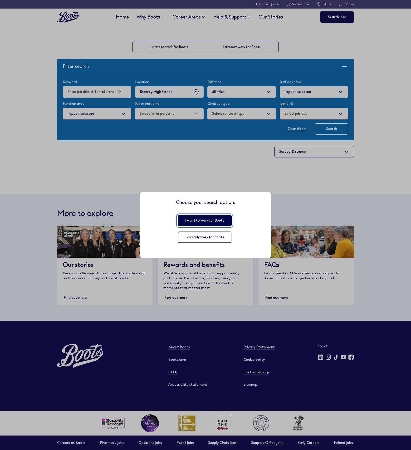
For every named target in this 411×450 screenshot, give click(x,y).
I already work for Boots (205, 237)
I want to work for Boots (204, 220)
